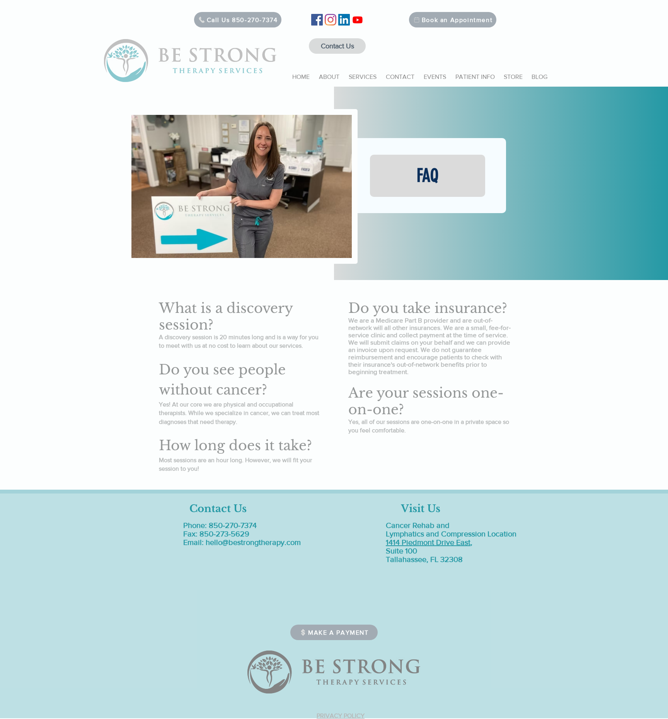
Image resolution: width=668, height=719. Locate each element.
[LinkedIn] (344, 20)
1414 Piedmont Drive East (428, 542)
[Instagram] (330, 20)
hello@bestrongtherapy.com (253, 542)
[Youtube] (357, 20)
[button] (329, 73)
